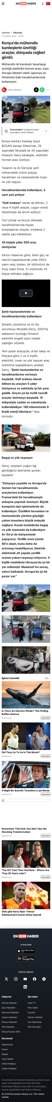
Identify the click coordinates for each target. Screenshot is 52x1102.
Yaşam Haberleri (9, 1017)
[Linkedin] (25, 987)
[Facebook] (34, 979)
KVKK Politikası (9, 1063)
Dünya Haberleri (9, 1022)
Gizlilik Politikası (9, 1068)
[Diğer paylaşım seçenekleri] (47, 89)
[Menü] (3, 3)
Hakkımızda (7, 1044)
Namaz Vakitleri (35, 1017)
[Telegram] (44, 979)
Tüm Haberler (8, 1027)
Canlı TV (32, 1003)
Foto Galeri (33, 1007)
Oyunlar (31, 1012)
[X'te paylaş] (36, 89)
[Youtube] (25, 979)
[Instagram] (15, 979)
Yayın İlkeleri (7, 1059)
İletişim (5, 1054)
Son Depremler (35, 1022)
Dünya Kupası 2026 (11, 1031)
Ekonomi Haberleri (10, 1012)
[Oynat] (26, 109)
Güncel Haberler (9, 1003)
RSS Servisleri (34, 1027)
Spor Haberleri (8, 1007)
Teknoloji (17, 32)
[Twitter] (6, 979)
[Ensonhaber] (26, 3)
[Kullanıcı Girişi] (43, 3)
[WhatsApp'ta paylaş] (42, 89)
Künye (5, 1049)
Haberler (6, 32)
